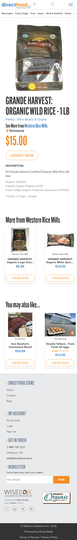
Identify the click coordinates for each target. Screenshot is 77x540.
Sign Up (11, 431)
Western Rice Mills (35, 126)
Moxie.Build (46, 531)
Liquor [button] (40, 13)
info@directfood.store (19, 458)
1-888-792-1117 (16, 447)
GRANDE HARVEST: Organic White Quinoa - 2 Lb (60, 262)
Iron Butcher (20, 339)
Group (22, 500)
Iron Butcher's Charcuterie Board (20, 345)
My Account (13, 420)
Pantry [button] (68, 13)
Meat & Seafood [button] (54, 13)
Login (10, 425)
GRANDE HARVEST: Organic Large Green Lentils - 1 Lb (20, 262)
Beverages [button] (7, 13)
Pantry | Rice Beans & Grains (26, 119)
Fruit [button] (33, 13)
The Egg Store (60, 339)
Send (61, 479)
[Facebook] (6, 509)
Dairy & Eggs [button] (21, 13)
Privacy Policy (49, 537)
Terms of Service (29, 537)
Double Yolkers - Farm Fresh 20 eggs (60, 345)
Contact (11, 395)
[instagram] (31, 509)
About (10, 389)
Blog (9, 401)
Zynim (13, 503)
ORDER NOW (22, 155)
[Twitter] (23, 509)
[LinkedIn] (15, 509)
